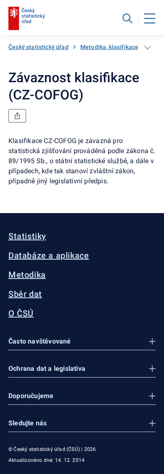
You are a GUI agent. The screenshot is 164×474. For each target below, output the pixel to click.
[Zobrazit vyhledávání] (127, 18)
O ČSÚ (21, 313)
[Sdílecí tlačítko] (17, 115)
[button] (82, 341)
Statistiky (27, 236)
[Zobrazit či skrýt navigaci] (148, 47)
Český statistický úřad (38, 47)
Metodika (27, 275)
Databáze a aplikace (48, 255)
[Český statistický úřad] (26, 18)
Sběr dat (25, 294)
